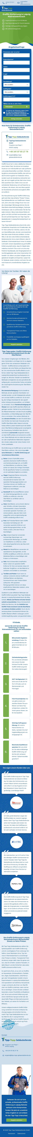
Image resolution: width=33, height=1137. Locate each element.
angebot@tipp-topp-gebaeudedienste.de (18, 1055)
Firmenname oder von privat (11, 52)
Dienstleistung (7, 81)
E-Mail (5, 74)
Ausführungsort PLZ (9, 96)
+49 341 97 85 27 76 (18, 151)
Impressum (11, 1133)
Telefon (5, 66)
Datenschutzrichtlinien (20, 115)
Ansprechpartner (8, 59)
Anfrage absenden (16, 118)
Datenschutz (21, 1133)
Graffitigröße (7, 89)
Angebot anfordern (16, 344)
